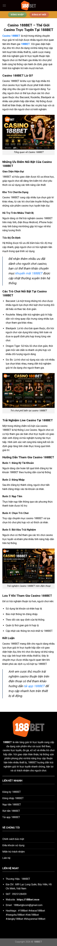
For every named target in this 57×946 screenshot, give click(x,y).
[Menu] (4, 5)
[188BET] (28, 5)
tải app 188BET (34, 686)
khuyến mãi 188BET (28, 273)
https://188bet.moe (28, 899)
